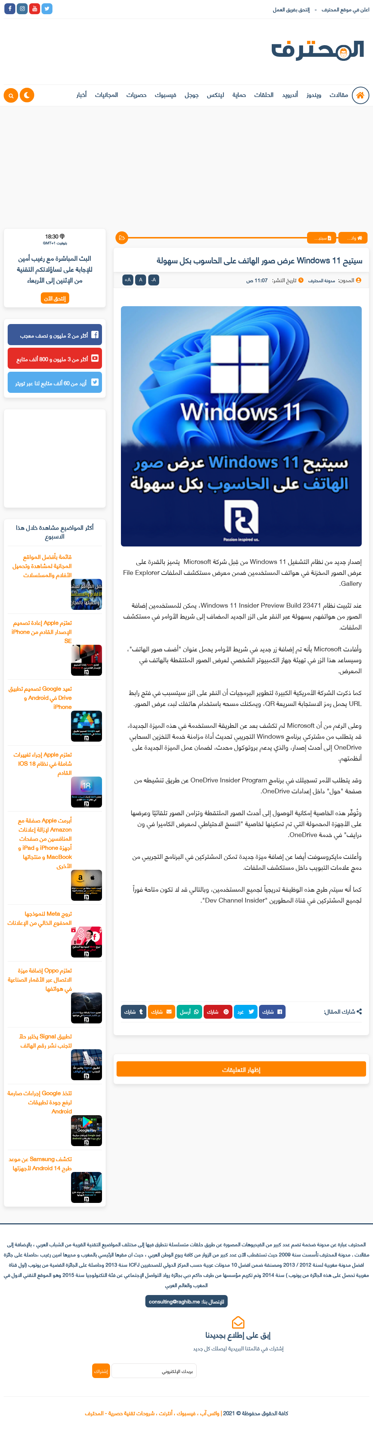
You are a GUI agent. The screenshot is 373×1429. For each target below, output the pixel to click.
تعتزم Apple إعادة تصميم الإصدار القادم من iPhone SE (42, 631)
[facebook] (9, 8)
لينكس (215, 94)
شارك (268, 1011)
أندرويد (290, 94)
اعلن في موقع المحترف (345, 9)
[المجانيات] (121, 8)
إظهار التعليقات (241, 1069)
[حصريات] (108, 8)
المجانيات (106, 94)
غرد (241, 1011)
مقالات (339, 94)
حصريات (136, 94)
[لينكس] (71, 8)
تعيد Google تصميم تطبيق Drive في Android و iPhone (40, 697)
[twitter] (47, 8)
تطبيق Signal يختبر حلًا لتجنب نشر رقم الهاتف (45, 1040)
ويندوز (314, 94)
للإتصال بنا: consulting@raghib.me (186, 1301)
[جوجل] (84, 8)
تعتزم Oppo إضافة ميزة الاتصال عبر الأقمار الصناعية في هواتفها (40, 978)
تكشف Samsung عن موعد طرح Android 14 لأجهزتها (40, 1163)
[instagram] (22, 8)
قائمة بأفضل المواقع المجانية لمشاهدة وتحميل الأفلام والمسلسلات (42, 565)
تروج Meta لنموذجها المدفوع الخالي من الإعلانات (40, 917)
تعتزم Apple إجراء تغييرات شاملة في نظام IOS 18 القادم (43, 762)
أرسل (185, 1011)
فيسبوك (165, 94)
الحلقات (264, 94)
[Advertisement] (186, 163)
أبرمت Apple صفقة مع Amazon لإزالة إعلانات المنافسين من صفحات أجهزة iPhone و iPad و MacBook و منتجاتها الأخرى (45, 842)
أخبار (81, 94)
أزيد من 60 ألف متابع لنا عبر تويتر (51, 382)
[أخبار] (133, 8)
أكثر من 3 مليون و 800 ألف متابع (52, 358)
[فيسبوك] (96, 8)
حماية (239, 94)
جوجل (192, 94)
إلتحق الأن (55, 298)
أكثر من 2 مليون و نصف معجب (54, 335)
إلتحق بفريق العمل (291, 9)
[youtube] (34, 8)
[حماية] (59, 8)
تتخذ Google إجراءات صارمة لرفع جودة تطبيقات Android (40, 1101)
